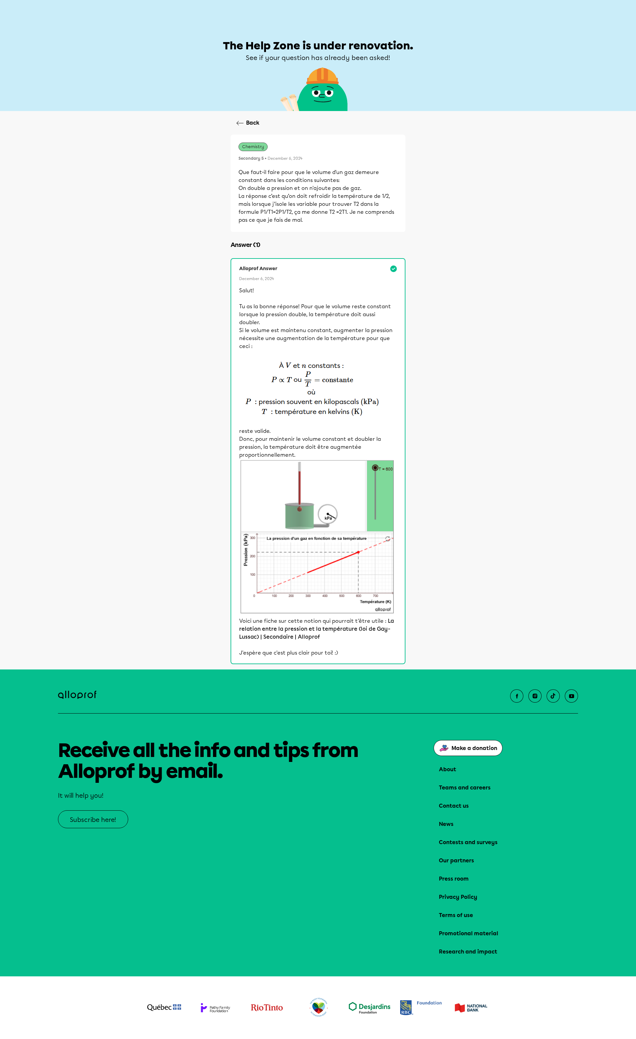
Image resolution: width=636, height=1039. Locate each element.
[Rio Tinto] (267, 1008)
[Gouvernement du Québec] (164, 1007)
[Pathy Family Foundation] (215, 1007)
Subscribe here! (93, 820)
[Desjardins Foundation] (369, 1007)
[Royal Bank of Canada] (421, 1007)
